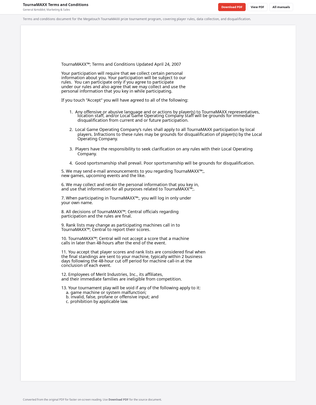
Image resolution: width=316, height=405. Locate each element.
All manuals (281, 7)
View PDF (257, 7)
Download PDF (231, 7)
